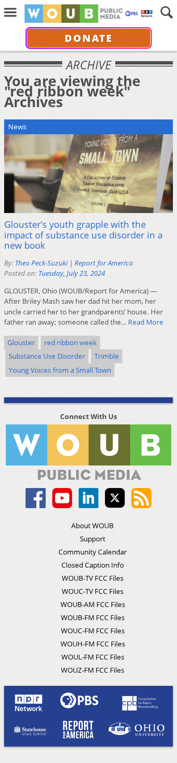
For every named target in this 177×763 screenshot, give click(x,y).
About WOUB (92, 525)
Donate (89, 38)
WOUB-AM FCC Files (93, 604)
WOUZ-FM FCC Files (92, 670)
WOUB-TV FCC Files (92, 578)
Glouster (21, 342)
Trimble (106, 356)
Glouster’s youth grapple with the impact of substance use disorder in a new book (83, 235)
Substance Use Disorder (47, 356)
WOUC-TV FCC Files (92, 591)
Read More (145, 322)
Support (92, 538)
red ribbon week (70, 342)
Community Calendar (92, 552)
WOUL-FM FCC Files (92, 657)
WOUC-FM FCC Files (93, 630)
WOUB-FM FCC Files (93, 617)
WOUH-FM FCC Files (93, 643)
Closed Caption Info (92, 565)
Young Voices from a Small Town (60, 370)
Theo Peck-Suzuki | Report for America (74, 263)
